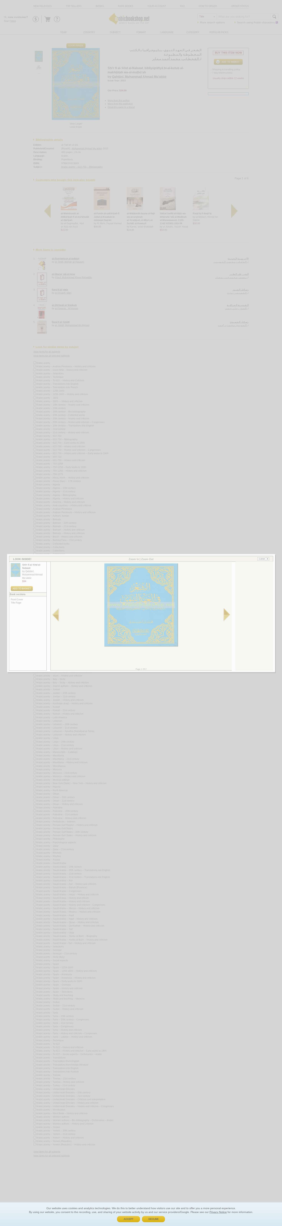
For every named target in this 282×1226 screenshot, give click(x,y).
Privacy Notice (218, 1212)
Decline (153, 1219)
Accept (128, 1219)
